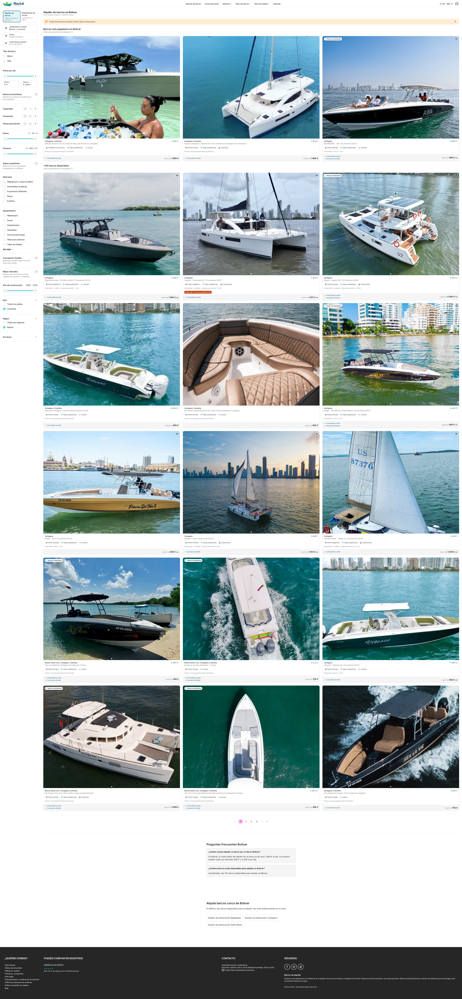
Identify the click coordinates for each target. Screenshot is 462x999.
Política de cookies (12, 971)
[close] (455, 22)
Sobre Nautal (10, 965)
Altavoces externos (16, 239)
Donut (10, 220)
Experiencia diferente (16, 191)
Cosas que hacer (212, 4)
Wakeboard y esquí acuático (20, 182)
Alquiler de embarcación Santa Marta (225, 925)
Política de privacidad (13, 968)
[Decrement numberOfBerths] (25, 123)
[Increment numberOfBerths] (35, 123)
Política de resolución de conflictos (18, 982)
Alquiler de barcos (193, 4)
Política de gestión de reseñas (16, 985)
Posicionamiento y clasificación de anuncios (22, 979)
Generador (12, 230)
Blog (6, 988)
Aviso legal (9, 977)
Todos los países (14, 304)
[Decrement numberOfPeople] (25, 108)
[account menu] (457, 4)
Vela (9, 61)
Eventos (10, 201)
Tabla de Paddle (14, 244)
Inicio (45, 15)
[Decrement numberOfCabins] (25, 116)
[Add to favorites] (456, 39)
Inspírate (276, 4)
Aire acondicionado (16, 235)
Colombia (65, 15)
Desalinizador (13, 225)
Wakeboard (12, 215)
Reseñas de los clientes (53, 965)
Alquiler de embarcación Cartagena (261, 918)
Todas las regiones (15, 322)
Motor (10, 56)
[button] (111, 137)
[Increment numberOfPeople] (35, 109)
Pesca (10, 196)
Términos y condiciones (14, 974)
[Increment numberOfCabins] (35, 116)
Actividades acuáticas (17, 186)
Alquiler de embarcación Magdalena (224, 918)
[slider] (5, 76)
